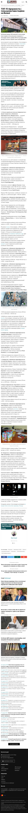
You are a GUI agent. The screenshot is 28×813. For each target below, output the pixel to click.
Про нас (3, 776)
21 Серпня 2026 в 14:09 (14, 641)
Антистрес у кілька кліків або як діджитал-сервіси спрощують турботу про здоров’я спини (13, 611)
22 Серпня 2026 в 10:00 (17, 586)
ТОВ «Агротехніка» (21, 551)
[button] (14, 744)
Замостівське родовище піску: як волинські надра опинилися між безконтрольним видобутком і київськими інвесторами (13, 582)
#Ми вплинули (18, 767)
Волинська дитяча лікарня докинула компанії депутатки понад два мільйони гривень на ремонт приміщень (13, 714)
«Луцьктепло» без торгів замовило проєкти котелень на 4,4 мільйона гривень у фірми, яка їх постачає (13, 697)
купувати (3, 243)
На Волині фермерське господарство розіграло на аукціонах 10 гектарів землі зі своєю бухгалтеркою (13, 735)
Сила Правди (6, 614)
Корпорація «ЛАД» (17, 549)
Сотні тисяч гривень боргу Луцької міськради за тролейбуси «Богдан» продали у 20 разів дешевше (13, 689)
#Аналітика (3, 770)
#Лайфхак (17, 770)
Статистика (13, 551)
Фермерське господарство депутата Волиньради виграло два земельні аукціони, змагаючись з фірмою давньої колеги (13, 678)
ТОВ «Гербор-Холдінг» (6, 553)
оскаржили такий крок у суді (16, 233)
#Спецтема (17, 768)
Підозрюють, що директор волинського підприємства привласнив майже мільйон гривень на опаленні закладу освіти (13, 702)
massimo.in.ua (21, 800)
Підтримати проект (8, 761)
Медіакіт (3, 779)
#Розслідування (4, 768)
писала (8, 227)
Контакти (3, 781)
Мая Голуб (6, 15)
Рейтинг (24, 549)
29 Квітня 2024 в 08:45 (14, 15)
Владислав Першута (7, 586)
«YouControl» (22, 43)
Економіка (10, 549)
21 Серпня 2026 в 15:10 (14, 614)
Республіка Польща (6, 551)
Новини (3, 767)
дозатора (16, 408)
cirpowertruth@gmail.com (7, 757)
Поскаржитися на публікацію (7, 782)
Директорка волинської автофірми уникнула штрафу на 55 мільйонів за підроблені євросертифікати (12, 709)
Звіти (2, 777)
